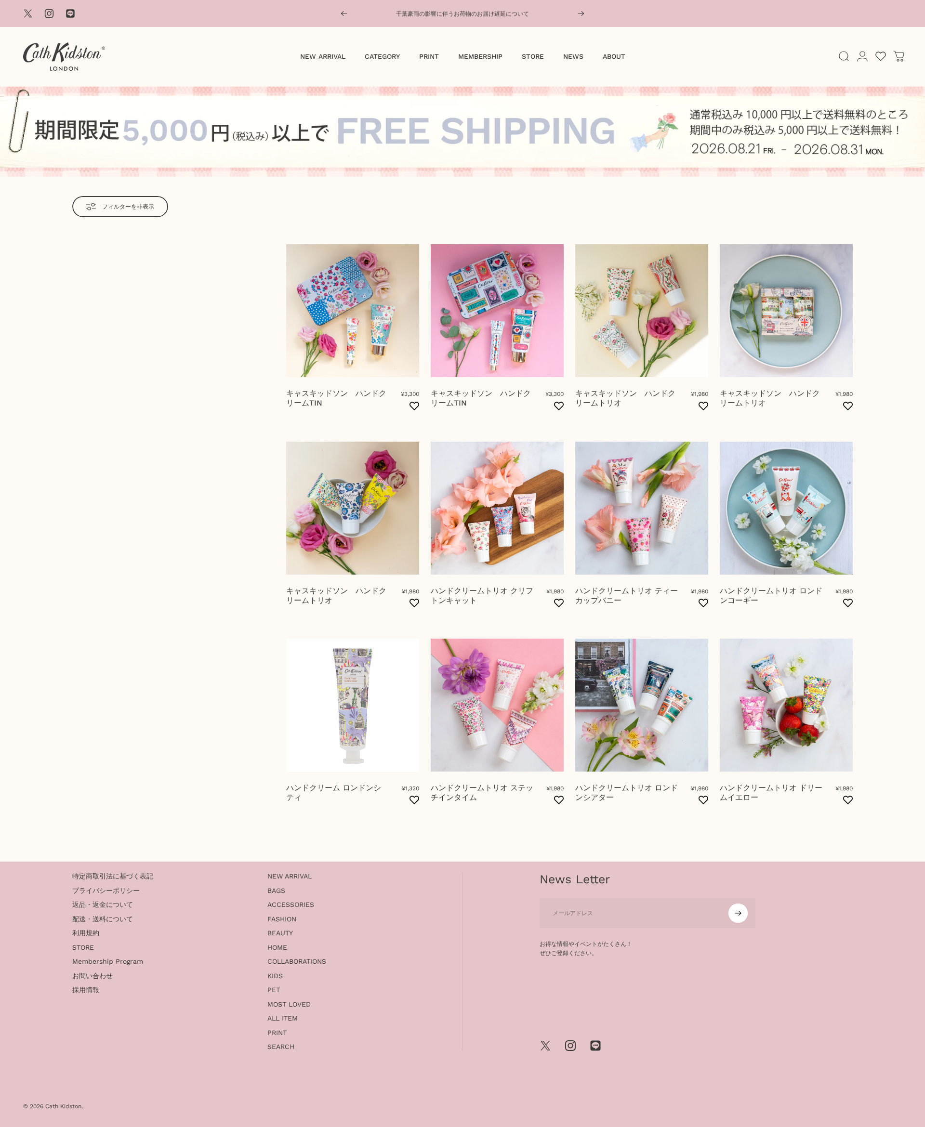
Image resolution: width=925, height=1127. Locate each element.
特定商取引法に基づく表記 (112, 876)
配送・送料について (102, 919)
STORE (83, 947)
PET (273, 990)
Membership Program (107, 961)
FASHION (281, 919)
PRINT (277, 1032)
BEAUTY (280, 933)
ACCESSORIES (290, 904)
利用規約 (85, 933)
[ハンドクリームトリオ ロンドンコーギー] (786, 508)
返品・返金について (102, 904)
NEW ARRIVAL (289, 876)
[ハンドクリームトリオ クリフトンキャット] (497, 508)
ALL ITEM (282, 1018)
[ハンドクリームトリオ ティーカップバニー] (641, 508)
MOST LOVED (289, 1004)
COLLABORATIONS (296, 961)
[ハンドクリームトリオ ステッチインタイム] (497, 705)
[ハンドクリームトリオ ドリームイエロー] (786, 705)
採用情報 (85, 990)
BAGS (276, 890)
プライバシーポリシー (106, 890)
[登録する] (738, 913)
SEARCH (280, 1046)
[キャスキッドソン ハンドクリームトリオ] (641, 310)
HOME (277, 947)
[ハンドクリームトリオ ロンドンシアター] (641, 705)
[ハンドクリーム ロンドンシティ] (352, 705)
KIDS (275, 976)
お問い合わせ (92, 976)
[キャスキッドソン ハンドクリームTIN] (352, 310)
